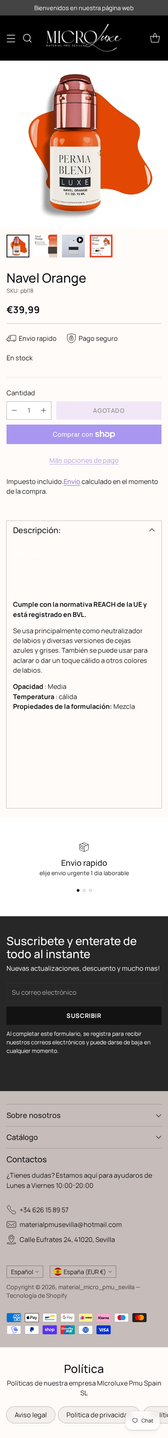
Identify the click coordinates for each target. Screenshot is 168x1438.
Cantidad (21, 392)
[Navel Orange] (84, 144)
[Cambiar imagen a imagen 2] (45, 246)
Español (22, 1272)
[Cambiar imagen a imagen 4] (101, 246)
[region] (84, 651)
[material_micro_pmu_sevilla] (84, 38)
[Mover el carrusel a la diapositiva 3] (90, 890)
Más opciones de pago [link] (84, 460)
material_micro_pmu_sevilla (96, 1287)
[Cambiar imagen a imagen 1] (18, 246)
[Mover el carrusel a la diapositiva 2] (84, 890)
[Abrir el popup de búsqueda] (27, 38)
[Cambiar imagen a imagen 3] (73, 246)
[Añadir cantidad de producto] (43, 410)
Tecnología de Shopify (37, 1295)
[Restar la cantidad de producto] (14, 410)
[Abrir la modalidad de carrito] (154, 38)
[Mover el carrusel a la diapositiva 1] (78, 890)
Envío (72, 481)
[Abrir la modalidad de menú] (10, 38)
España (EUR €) (85, 1272)
